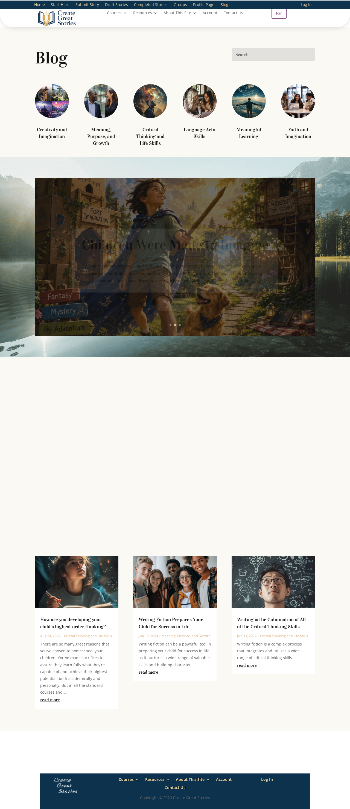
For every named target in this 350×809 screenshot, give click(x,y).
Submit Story (87, 5)
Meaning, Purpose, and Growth (101, 136)
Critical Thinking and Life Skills (150, 136)
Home (39, 5)
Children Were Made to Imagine (175, 232)
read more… (47, 521)
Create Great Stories (132, 246)
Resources (142, 13)
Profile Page (203, 5)
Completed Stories (151, 5)
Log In (306, 5)
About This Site (177, 13)
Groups (180, 5)
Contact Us (233, 13)
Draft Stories (116, 5)
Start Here (60, 5)
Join (279, 13)
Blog (224, 5)
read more (50, 699)
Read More (175, 291)
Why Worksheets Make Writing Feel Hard (175, 412)
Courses (114, 13)
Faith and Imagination (197, 246)
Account (210, 13)
